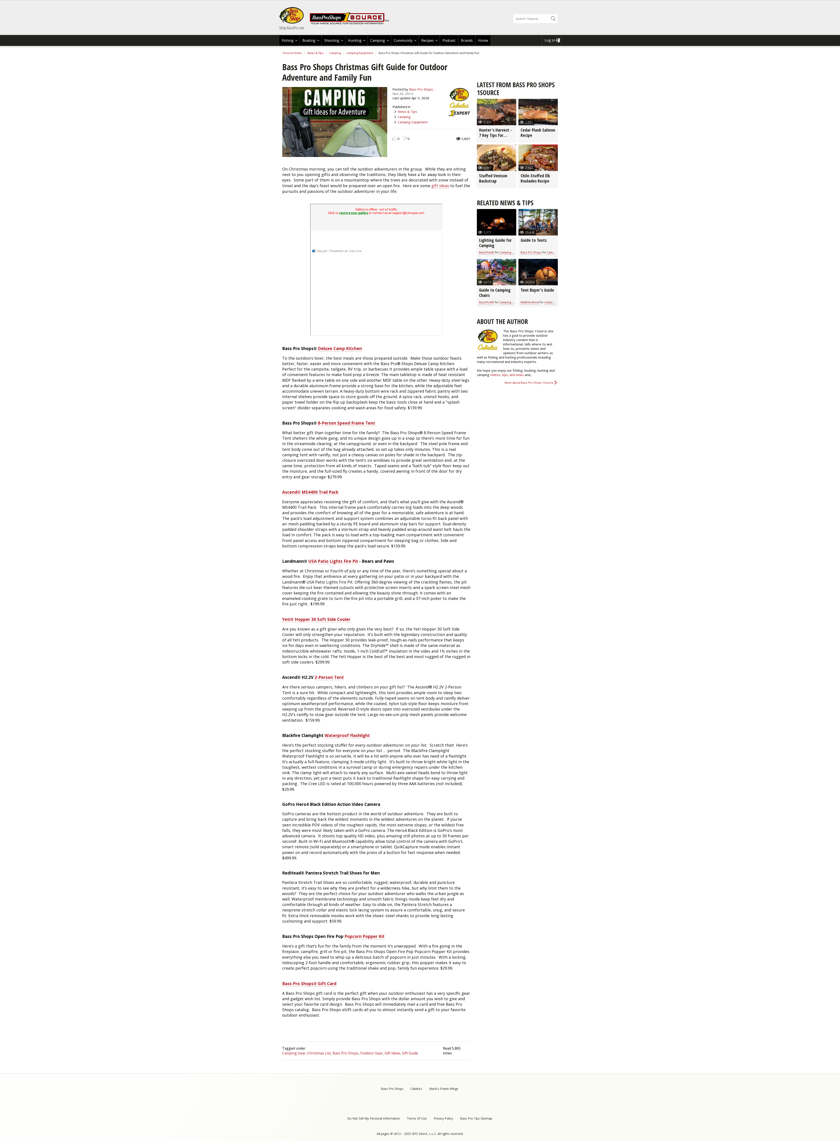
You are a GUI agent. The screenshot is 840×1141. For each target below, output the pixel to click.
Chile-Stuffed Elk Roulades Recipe (535, 178)
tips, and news (513, 375)
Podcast (449, 40)
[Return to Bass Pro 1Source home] (351, 23)
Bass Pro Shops (345, 1053)
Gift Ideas (392, 1053)
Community (403, 40)
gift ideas (440, 185)
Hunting (355, 40)
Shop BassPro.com (291, 28)
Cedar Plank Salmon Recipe (538, 132)
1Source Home (292, 53)
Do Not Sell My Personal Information (373, 1118)
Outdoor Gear (371, 1053)
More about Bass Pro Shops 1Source (529, 383)
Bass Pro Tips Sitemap (476, 1118)
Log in (550, 40)
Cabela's (416, 1089)
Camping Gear (294, 1053)
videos (495, 375)
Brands (467, 40)
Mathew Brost (530, 302)
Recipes (427, 40)
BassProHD (486, 252)
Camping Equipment (359, 53)
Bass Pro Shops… (422, 89)
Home (483, 40)
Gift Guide (410, 1053)
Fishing (288, 40)
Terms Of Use (417, 1118)
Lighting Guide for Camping (495, 242)
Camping (377, 40)
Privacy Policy (443, 1118)
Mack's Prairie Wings (443, 1089)
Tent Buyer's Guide (537, 290)
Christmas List (319, 1053)
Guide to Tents (534, 240)
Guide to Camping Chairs (495, 292)
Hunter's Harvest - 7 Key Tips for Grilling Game (495, 135)
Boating (308, 40)
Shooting (331, 40)
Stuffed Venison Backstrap (493, 178)
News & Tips (315, 53)
